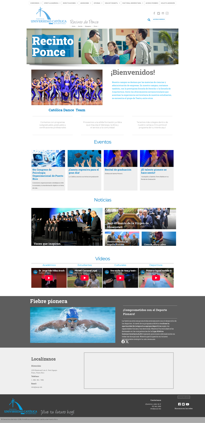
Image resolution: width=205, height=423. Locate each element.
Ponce (95, 26)
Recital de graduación (118, 169)
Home (73, 26)
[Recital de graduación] (120, 158)
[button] (154, 13)
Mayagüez (88, 26)
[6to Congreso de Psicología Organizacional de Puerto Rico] (48, 158)
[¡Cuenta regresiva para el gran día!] (84, 158)
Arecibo (80, 26)
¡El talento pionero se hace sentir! (154, 171)
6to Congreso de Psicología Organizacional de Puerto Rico (48, 174)
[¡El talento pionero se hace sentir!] (157, 158)
